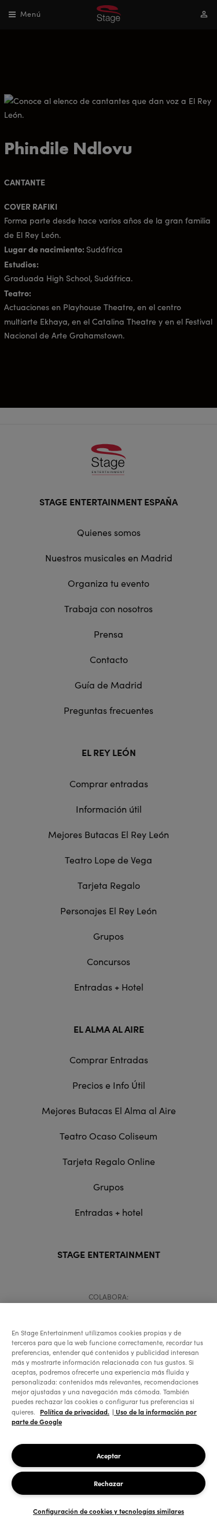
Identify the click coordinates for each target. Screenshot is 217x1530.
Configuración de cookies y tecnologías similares (108, 1511)
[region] (108, 1416)
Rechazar (108, 1483)
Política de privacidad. (74, 1411)
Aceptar (109, 1455)
